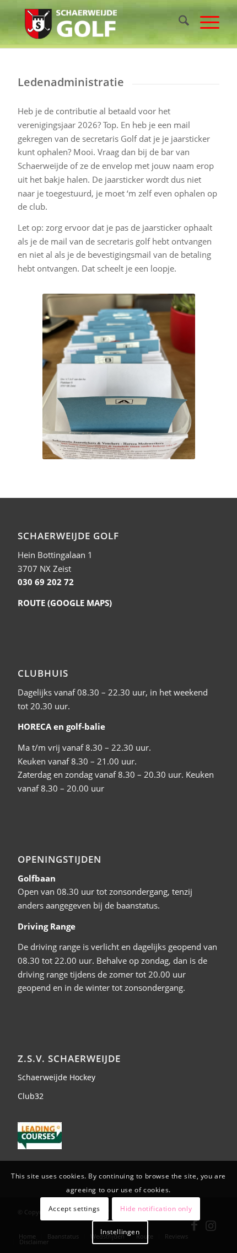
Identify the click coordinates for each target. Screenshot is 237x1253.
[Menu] (204, 22)
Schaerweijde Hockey (56, 1077)
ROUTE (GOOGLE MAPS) (65, 602)
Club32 (31, 1096)
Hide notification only (156, 1208)
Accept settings (74, 1208)
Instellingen (119, 1231)
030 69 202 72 (46, 581)
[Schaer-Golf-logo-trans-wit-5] (98, 22)
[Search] (178, 22)
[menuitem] (178, 22)
